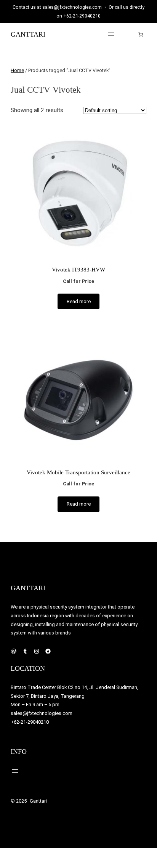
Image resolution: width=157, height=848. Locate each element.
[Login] (129, 34)
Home (17, 70)
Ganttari (28, 34)
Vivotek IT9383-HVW (78, 269)
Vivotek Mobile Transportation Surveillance (78, 472)
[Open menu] (110, 34)
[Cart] (140, 34)
